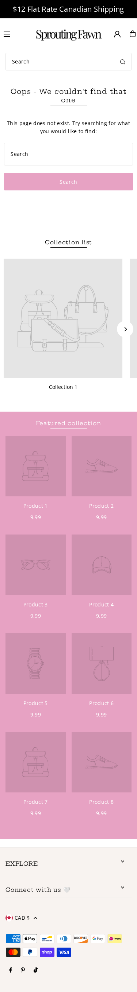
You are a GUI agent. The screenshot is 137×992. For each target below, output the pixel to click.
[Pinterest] (23, 970)
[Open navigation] (14, 33)
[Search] (123, 61)
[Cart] (133, 33)
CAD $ (22, 917)
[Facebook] (10, 970)
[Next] (125, 329)
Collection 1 (63, 386)
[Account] (117, 34)
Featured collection (68, 423)
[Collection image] (63, 318)
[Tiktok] (36, 970)
